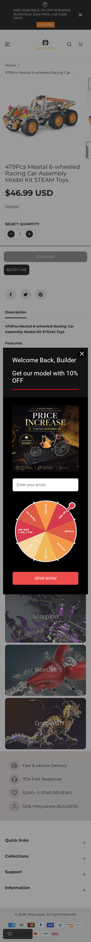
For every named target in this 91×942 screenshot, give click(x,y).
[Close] (82, 354)
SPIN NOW (46, 578)
